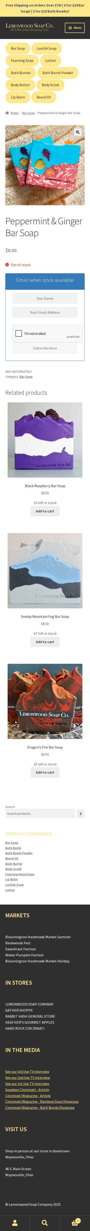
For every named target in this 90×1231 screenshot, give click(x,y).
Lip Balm (18, 97)
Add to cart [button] (45, 511)
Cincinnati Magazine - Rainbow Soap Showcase (42, 1101)
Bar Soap (18, 48)
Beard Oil (44, 97)
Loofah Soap (47, 48)
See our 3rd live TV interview (27, 1071)
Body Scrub (50, 85)
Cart (69, 1219)
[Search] (81, 813)
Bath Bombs (21, 73)
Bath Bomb (13, 848)
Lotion (50, 60)
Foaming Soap (22, 60)
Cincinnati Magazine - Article (28, 1095)
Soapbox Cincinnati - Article (27, 1089)
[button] (77, 132)
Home (15, 113)
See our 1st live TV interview (27, 1083)
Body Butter (20, 85)
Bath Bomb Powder (57, 73)
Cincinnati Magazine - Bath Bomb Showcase (40, 1107)
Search (10, 807)
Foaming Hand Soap (19, 874)
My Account (15, 1223)
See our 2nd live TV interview (27, 1077)
